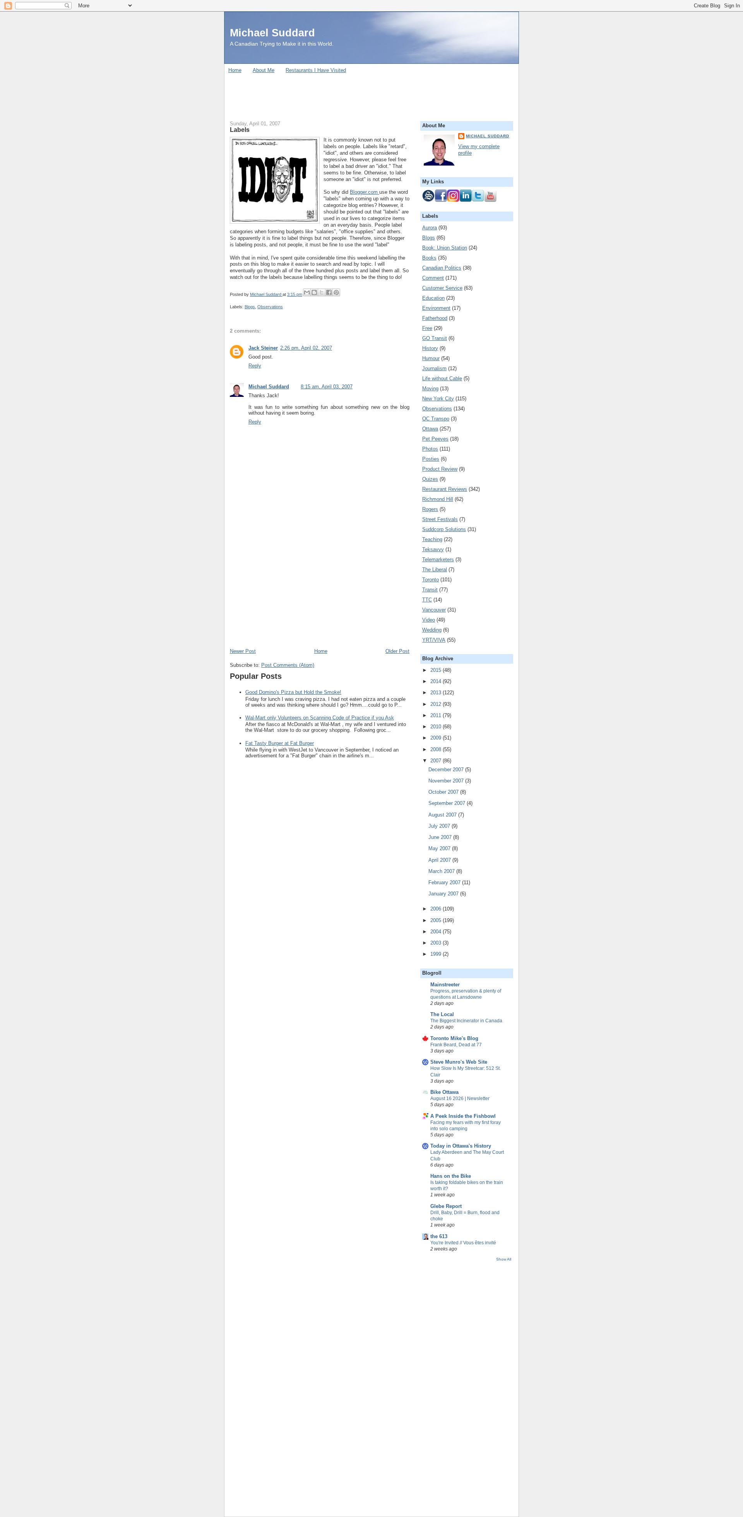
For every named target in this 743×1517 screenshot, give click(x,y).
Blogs (250, 306)
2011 (436, 715)
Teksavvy (433, 549)
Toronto (430, 580)
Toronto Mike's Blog (454, 1038)
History (430, 348)
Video (428, 620)
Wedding (432, 630)
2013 (436, 692)
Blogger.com (364, 192)
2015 (436, 670)
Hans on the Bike (450, 1176)
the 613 (438, 1236)
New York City (438, 398)
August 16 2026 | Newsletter (460, 1098)
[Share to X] (321, 292)
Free (427, 328)
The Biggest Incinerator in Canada (466, 1020)
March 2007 (442, 871)
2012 (436, 704)
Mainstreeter (445, 984)
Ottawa (430, 429)
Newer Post (243, 651)
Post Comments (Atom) (287, 665)
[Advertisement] (371, 94)
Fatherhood (434, 318)
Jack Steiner (263, 348)
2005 (436, 920)
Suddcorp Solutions (444, 529)
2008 (436, 749)
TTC (427, 600)
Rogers (430, 509)
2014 (436, 681)
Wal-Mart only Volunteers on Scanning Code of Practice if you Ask (319, 718)
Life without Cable (442, 378)
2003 (436, 943)
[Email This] (307, 292)
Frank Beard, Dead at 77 (456, 1044)
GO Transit (434, 338)
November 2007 (446, 781)
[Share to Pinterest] (336, 292)
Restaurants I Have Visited (316, 70)
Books (429, 258)
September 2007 (447, 803)
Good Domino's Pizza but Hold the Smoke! (293, 692)
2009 (436, 738)
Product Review (439, 469)
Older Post (397, 651)
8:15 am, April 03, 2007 (327, 387)
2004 (436, 931)
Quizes (430, 479)
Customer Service (442, 288)
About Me (263, 70)
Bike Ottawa (444, 1092)
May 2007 (440, 848)
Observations (270, 306)
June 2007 (440, 837)
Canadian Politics (441, 268)
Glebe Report (446, 1206)
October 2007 (444, 792)
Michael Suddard (272, 33)
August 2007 (443, 815)
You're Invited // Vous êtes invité (463, 1242)
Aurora (429, 228)
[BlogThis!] (314, 292)
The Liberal (434, 569)
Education (433, 298)
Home (234, 70)
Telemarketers (438, 559)
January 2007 (444, 894)
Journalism (434, 368)
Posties (430, 459)
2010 (436, 726)
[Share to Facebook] (329, 292)
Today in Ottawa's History (460, 1146)
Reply (254, 366)
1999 (436, 954)
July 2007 (440, 826)
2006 (436, 909)
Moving (430, 388)
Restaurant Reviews (444, 489)
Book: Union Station (444, 248)
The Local (442, 1014)
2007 (436, 761)
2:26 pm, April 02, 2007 (306, 348)
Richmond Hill (437, 499)
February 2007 (445, 882)
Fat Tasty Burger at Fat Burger (279, 743)
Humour (431, 358)
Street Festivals (440, 519)
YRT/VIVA (433, 640)
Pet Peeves (435, 439)
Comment (433, 278)
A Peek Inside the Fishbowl (463, 1116)
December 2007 (446, 769)
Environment (436, 308)
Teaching (432, 539)
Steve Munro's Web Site (458, 1062)
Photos (430, 449)
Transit (430, 590)
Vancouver (434, 610)
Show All (503, 1259)
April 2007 (440, 860)
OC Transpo (435, 419)
